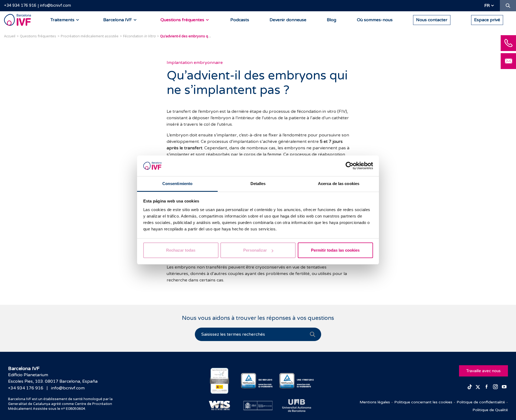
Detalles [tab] (258, 183)
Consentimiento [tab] (177, 183)
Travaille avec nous (483, 370)
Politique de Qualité (490, 410)
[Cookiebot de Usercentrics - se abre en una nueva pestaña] (349, 166)
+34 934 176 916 (20, 5)
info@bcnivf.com (55, 5)
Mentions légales (375, 402)
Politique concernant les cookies (423, 402)
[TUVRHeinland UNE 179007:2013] (296, 380)
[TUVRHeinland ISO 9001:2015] (258, 380)
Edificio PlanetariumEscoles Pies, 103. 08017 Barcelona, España (53, 378)
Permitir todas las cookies (335, 250)
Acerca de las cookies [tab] (338, 183)
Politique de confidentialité (481, 402)
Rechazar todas (180, 250)
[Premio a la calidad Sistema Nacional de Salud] (219, 381)
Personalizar (255, 250)
